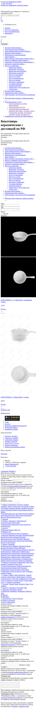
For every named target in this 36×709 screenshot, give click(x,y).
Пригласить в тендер (12, 443)
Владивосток (20, 514)
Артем (9, 506)
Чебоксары (6, 591)
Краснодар (20, 541)
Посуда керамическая (12, 31)
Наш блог (4, 454)
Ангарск (20, 505)
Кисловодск (10, 537)
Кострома (4, 541)
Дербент (5, 521)
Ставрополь (9, 580)
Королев (26, 539)
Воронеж (10, 517)
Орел (32, 562)
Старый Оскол (18, 580)
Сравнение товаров (11, 440)
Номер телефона (6, 480)
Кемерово (26, 535)
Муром (16, 548)
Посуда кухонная (14, 180)
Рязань (9, 573)
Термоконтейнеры (15, 186)
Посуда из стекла (14, 177)
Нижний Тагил (6, 555)
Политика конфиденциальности (16, 426)
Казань (4, 533)
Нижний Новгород (27, 553)
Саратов (3, 577)
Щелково (6, 597)
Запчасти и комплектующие (14, 164)
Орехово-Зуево (13, 564)
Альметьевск (12, 505)
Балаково (5, 508)
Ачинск (31, 506)
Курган (3, 542)
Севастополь (11, 577)
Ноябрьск (29, 561)
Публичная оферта (11, 427)
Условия (14, 706)
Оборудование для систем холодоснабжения (20, 195)
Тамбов (11, 584)
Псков (12, 570)
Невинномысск (6, 551)
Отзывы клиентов (11, 441)
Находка (31, 550)
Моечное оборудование (13, 153)
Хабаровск (6, 589)
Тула (31, 584)
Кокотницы (9, 33)
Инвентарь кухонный (16, 173)
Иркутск (17, 530)
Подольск (23, 568)
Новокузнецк (16, 555)
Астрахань (25, 506)
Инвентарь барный (15, 168)
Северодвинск (21, 577)
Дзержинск (12, 521)
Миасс (28, 546)
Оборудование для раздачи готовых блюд (19, 159)
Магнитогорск (7, 546)
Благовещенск (23, 510)
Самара (10, 575)
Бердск (3, 510)
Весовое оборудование (12, 191)
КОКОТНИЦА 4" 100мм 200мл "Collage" (15, 397)
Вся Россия (17, 517)
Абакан (4, 505)
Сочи (2, 580)
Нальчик (25, 550)
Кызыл (13, 542)
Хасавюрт (13, 589)
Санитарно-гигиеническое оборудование (19, 162)
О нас (7, 422)
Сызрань (9, 582)
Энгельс (20, 598)
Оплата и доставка (11, 436)
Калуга (19, 533)
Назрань (19, 550)
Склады (7, 424)
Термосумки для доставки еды (19, 187)
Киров (3, 537)
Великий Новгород (9, 514)
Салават (5, 575)
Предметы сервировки (16, 182)
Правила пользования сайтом (15, 447)
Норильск (22, 561)
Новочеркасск (17, 559)
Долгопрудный (6, 523)
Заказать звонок (6, 621)
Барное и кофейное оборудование (16, 160)
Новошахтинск (27, 559)
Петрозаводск (26, 566)
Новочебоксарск (6, 559)
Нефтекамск (16, 551)
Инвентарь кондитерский (17, 171)
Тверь (16, 584)
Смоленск (31, 579)
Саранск (29, 575)
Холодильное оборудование (14, 150)
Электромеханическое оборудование (17, 151)
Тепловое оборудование (13, 148)
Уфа (25, 588)
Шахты (5, 595)
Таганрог (5, 584)
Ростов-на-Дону (20, 571)
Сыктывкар (16, 582)
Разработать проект (11, 429)
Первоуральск (11, 566)
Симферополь (23, 579)
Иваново (5, 530)
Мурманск (10, 548)
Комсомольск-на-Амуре (9, 539)
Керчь (32, 535)
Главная (7, 28)
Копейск (20, 539)
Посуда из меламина (16, 175)
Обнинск (5, 562)
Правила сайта (24, 706)
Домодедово (16, 523)
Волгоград (11, 515)
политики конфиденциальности (17, 486)
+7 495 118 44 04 (10, 466)
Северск (29, 577)
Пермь (19, 566)
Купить (3, 309)
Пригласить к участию (8, 490)
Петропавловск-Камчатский (10, 568)
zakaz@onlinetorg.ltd (11, 464)
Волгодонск (20, 515)
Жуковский (6, 526)
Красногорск (12, 541)
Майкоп (15, 546)
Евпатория (6, 524)
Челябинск (13, 591)
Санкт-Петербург (19, 575)
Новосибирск (26, 557)
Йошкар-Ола (6, 532)
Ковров (16, 537)
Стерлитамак (28, 580)
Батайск (24, 508)
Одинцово (12, 562)
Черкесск (28, 591)
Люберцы (11, 544)
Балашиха (12, 508)
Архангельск (16, 506)
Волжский (28, 515)
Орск (20, 564)
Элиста (14, 598)
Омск (28, 562)
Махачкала (22, 546)
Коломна (23, 537)
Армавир (4, 506)
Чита (2, 593)
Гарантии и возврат (11, 438)
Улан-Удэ (5, 588)
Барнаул (18, 508)
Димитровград (21, 521)
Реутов (12, 571)
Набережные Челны (9, 550)
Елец (21, 524)
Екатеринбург (14, 524)
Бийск (16, 510)
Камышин (11, 535)
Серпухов (15, 579)
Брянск (3, 512)
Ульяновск (12, 588)
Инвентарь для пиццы (16, 169)
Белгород (30, 508)
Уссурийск (20, 588)
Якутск (4, 602)
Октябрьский (21, 562)
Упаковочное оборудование (14, 193)
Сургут (3, 582)
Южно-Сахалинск (9, 600)
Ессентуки (27, 524)
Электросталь (7, 598)
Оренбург (4, 564)
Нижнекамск (16, 553)
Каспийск (19, 535)
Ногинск (15, 561)
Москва (3, 548)
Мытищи (22, 548)
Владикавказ (29, 514)
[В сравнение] (3, 313)
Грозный (5, 519)
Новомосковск (6, 557)
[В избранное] (1, 313)
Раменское (5, 571)
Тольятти (22, 584)
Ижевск (11, 530)
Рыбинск (4, 573)
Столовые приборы (15, 184)
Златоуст (5, 528)
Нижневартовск (6, 553)
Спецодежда (13, 189)
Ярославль (11, 602)
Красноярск (29, 541)
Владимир (4, 515)
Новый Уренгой (6, 561)
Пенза (4, 566)
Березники (9, 510)
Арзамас (26, 505)
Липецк (5, 544)
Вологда (3, 517)
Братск (30, 510)
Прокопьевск (5, 570)
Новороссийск (16, 557)
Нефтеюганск (25, 551)
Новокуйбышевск (27, 555)
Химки (19, 589)
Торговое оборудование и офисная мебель (19, 198)
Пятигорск (25, 570)
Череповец (21, 591)
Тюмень (3, 586)
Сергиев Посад (6, 579)
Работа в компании (11, 445)
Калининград (12, 533)
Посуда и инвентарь (11, 30)
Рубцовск (29, 571)
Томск (27, 584)
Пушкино (18, 570)
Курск (8, 542)
